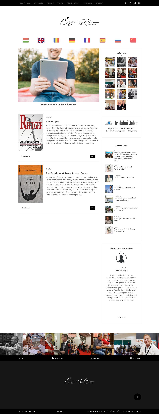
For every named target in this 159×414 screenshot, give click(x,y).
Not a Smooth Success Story (124, 177)
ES (102, 40)
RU (118, 40)
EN (41, 40)
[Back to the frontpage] (79, 21)
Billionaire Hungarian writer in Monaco (124, 189)
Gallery (99, 3)
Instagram (135, 3)
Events (60, 3)
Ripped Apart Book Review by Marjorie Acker (124, 230)
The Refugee (52, 121)
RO (56, 40)
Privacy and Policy (26, 411)
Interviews (87, 3)
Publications (24, 3)
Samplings (38, 3)
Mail (126, 3)
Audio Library (73, 3)
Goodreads (26, 156)
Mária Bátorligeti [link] (121, 271)
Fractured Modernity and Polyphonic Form (123, 168)
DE (72, 40)
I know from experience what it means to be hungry (125, 199)
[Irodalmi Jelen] (121, 123)
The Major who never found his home (125, 220)
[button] (118, 317)
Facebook (130, 3)
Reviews (50, 3)
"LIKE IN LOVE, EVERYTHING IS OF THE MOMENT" (125, 209)
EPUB (92, 156)
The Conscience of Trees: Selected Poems (66, 173)
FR (87, 40)
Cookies (61, 411)
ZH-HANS (133, 40)
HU (26, 40)
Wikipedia (139, 3)
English (49, 117)
